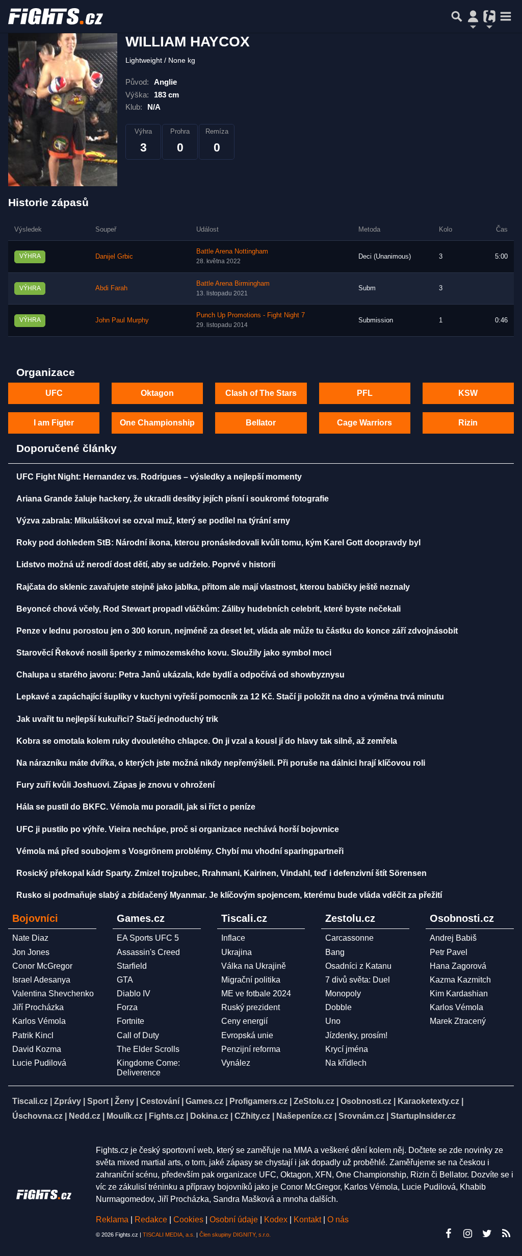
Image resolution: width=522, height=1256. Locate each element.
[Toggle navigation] (506, 16)
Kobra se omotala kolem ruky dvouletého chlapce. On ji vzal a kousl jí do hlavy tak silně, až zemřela (206, 741)
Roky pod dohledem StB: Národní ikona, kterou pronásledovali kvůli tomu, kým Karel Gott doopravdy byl (218, 542)
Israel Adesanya (41, 979)
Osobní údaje (234, 1219)
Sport (98, 1101)
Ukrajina (236, 952)
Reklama (112, 1219)
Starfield (132, 966)
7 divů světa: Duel (357, 979)
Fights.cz (166, 1116)
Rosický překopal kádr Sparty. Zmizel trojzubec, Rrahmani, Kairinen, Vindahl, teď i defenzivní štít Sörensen (221, 873)
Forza (127, 1007)
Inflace (233, 938)
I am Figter (54, 422)
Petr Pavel (448, 952)
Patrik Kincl (33, 1035)
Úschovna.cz (37, 1116)
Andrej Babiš (453, 938)
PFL (365, 393)
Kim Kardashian (459, 993)
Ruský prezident (250, 1007)
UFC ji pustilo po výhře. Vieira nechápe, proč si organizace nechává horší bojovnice (177, 829)
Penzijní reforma (250, 1049)
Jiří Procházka (38, 1007)
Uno (333, 1021)
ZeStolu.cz (314, 1101)
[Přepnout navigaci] (473, 16)
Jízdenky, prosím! (356, 1035)
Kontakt (308, 1219)
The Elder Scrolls (148, 1049)
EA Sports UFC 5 (148, 938)
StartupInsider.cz (423, 1116)
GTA (125, 979)
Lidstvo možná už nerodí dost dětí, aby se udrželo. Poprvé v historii (145, 564)
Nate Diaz (30, 938)
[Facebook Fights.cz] (448, 1233)
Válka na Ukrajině (253, 966)
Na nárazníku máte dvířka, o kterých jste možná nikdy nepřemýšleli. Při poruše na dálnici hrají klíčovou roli (220, 763)
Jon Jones (30, 952)
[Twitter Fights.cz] (486, 1233)
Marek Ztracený (458, 1021)
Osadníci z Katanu (358, 966)
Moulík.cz (125, 1116)
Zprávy (67, 1101)
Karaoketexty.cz (428, 1101)
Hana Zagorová (458, 966)
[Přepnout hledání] (457, 16)
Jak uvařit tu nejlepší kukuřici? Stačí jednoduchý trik (117, 719)
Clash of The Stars (261, 393)
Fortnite (130, 1021)
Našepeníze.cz (304, 1116)
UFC (54, 393)
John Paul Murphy (122, 320)
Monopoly (343, 993)
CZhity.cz (252, 1116)
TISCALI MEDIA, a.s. (169, 1235)
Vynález (235, 1063)
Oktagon (157, 393)
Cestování (159, 1101)
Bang (335, 952)
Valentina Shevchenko (53, 993)
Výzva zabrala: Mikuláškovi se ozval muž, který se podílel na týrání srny (153, 520)
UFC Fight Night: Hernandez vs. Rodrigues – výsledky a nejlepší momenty (159, 476)
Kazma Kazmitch (460, 979)
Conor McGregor (42, 966)
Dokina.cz (209, 1116)
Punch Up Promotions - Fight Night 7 (250, 315)
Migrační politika (250, 979)
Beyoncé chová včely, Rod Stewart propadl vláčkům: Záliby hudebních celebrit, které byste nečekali (208, 609)
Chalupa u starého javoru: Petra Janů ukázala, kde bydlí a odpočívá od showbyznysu (180, 674)
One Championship (157, 422)
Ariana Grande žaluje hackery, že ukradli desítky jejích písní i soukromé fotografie (172, 498)
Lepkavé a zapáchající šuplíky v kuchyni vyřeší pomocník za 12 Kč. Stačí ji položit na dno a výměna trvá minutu (230, 696)
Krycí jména (346, 1049)
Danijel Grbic (114, 256)
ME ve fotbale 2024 (256, 993)
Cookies (188, 1219)
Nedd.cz (84, 1116)
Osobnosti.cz (366, 1101)
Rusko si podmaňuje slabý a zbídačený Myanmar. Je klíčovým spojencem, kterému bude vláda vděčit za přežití (229, 895)
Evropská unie (247, 1035)
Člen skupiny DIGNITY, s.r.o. (235, 1235)
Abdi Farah (111, 288)
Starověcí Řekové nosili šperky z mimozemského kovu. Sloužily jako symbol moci (173, 652)
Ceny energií (244, 1021)
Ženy (124, 1101)
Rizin (468, 422)
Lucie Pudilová (39, 1063)
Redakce (151, 1219)
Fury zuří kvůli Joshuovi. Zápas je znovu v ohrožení (115, 785)
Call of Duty (138, 1035)
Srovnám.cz (361, 1116)
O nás (338, 1219)
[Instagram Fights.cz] (467, 1233)
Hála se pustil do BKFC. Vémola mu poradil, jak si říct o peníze (135, 806)
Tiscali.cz (30, 1101)
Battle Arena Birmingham (233, 283)
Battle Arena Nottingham (232, 251)
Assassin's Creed (148, 952)
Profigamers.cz (258, 1101)
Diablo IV (133, 993)
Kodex (277, 1219)
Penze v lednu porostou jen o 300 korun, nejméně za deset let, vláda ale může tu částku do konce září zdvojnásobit (237, 630)
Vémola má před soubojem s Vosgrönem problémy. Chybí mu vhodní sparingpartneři (180, 851)
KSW (468, 393)
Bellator (261, 422)
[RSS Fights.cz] (506, 1233)
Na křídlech (346, 1063)
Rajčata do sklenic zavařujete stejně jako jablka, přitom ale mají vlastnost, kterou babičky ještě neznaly (213, 587)
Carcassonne (349, 938)
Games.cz (204, 1101)
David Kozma (36, 1049)
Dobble (338, 1007)
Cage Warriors (364, 422)
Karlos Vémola (39, 1021)
